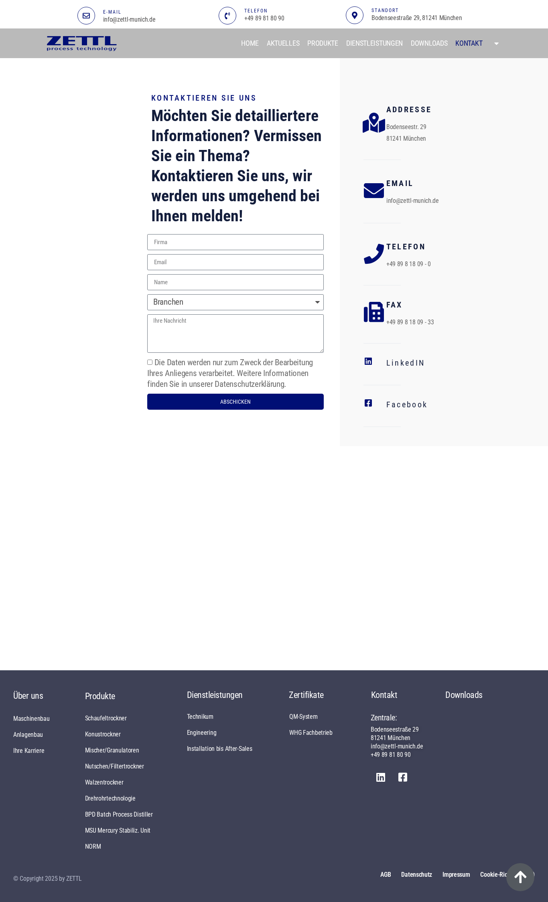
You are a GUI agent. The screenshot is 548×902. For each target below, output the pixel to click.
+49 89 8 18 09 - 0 (408, 264)
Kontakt (468, 43)
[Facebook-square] (403, 777)
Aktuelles (283, 43)
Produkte (322, 43)
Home (250, 43)
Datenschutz (416, 874)
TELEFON (256, 11)
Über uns (28, 696)
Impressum (456, 874)
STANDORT (385, 10)
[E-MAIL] (86, 15)
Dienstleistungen (374, 43)
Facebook (407, 404)
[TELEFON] (227, 15)
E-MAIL (112, 12)
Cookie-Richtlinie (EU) (507, 874)
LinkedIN (405, 363)
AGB (385, 874)
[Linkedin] (381, 777)
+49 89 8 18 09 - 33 (410, 322)
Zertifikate (306, 695)
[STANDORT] (354, 15)
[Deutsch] (494, 43)
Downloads (429, 43)
